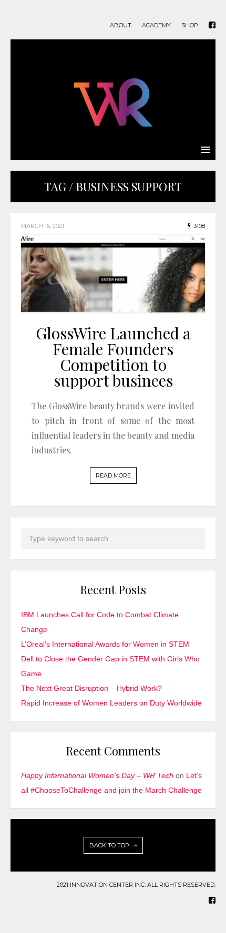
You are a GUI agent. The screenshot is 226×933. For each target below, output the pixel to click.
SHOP (189, 25)
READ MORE (113, 475)
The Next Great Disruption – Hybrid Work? (91, 688)
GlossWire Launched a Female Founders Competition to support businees (113, 357)
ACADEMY (156, 25)
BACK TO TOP (110, 845)
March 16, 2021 (42, 226)
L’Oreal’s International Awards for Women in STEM (105, 644)
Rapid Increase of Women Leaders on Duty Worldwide (111, 703)
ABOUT (120, 25)
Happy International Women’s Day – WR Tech (97, 775)
